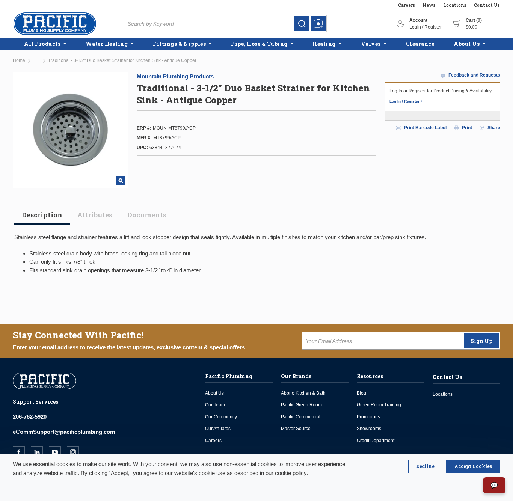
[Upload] (318, 23)
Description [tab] (42, 215)
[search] (301, 23)
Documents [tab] (146, 215)
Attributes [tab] (94, 215)
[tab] (42, 218)
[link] (301, 23)
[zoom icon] (120, 180)
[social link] (22, 452)
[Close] (425, 466)
